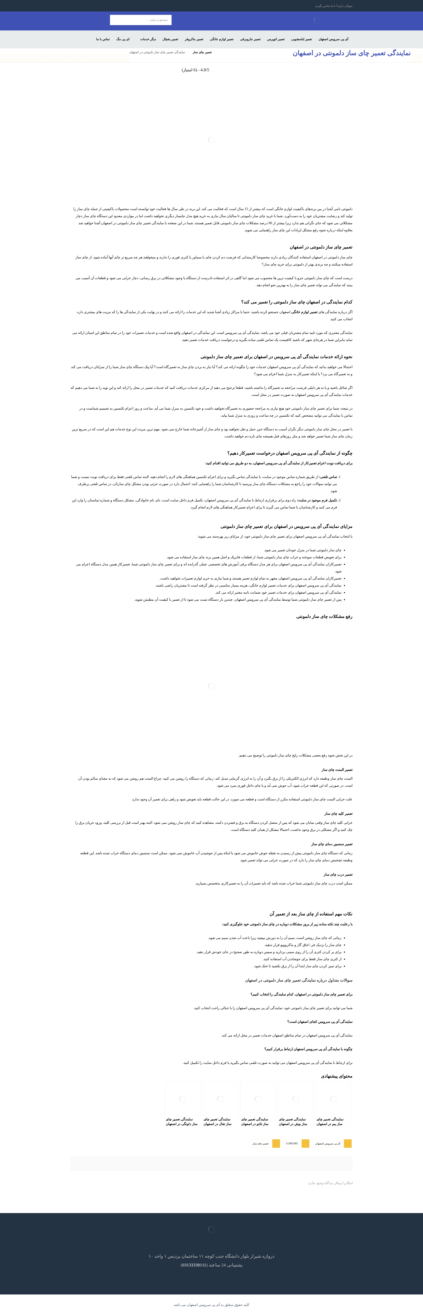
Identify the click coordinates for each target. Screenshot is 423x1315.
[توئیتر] (106, 5)
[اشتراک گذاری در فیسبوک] (327, 1163)
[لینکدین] (90, 5)
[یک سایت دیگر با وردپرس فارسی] (317, 20)
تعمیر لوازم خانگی (304, 312)
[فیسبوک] (114, 5)
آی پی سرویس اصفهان (327, 1143)
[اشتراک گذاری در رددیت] (188, 1163)
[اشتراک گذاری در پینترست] (235, 1163)
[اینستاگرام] (98, 5)
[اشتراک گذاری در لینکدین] (142, 1163)
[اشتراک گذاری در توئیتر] (281, 1163)
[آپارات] (74, 5)
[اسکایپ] (82, 5)
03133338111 (194, 1264)
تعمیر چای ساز (260, 1143)
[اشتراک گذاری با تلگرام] (96, 1163)
